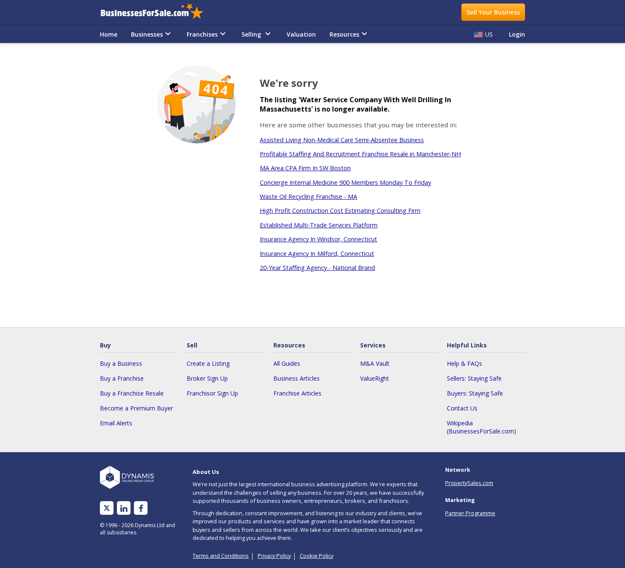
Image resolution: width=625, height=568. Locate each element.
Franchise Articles (297, 393)
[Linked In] (123, 508)
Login (517, 34)
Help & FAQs (464, 363)
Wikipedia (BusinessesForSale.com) (481, 427)
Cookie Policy (316, 555)
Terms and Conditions (221, 555)
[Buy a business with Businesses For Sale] (158, 12)
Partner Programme (470, 513)
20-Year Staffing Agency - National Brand (317, 268)
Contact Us (462, 408)
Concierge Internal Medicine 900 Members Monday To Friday (345, 182)
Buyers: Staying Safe (475, 393)
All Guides (286, 363)
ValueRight (374, 378)
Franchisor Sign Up (212, 393)
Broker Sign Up (207, 378)
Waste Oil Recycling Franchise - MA (308, 196)
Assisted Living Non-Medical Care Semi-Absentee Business (342, 140)
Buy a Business (121, 363)
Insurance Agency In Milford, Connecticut (317, 254)
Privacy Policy (274, 555)
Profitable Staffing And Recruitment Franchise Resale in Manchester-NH (360, 154)
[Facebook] (141, 508)
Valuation (301, 34)
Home (108, 34)
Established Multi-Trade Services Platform (319, 225)
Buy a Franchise (122, 378)
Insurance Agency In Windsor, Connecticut (318, 239)
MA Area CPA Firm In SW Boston (305, 168)
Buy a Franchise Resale (132, 393)
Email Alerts (116, 423)
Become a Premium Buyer (136, 408)
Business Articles (296, 378)
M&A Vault (374, 363)
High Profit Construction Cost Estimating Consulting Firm (340, 211)
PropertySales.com (469, 483)
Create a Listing (208, 363)
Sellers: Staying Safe (474, 378)
